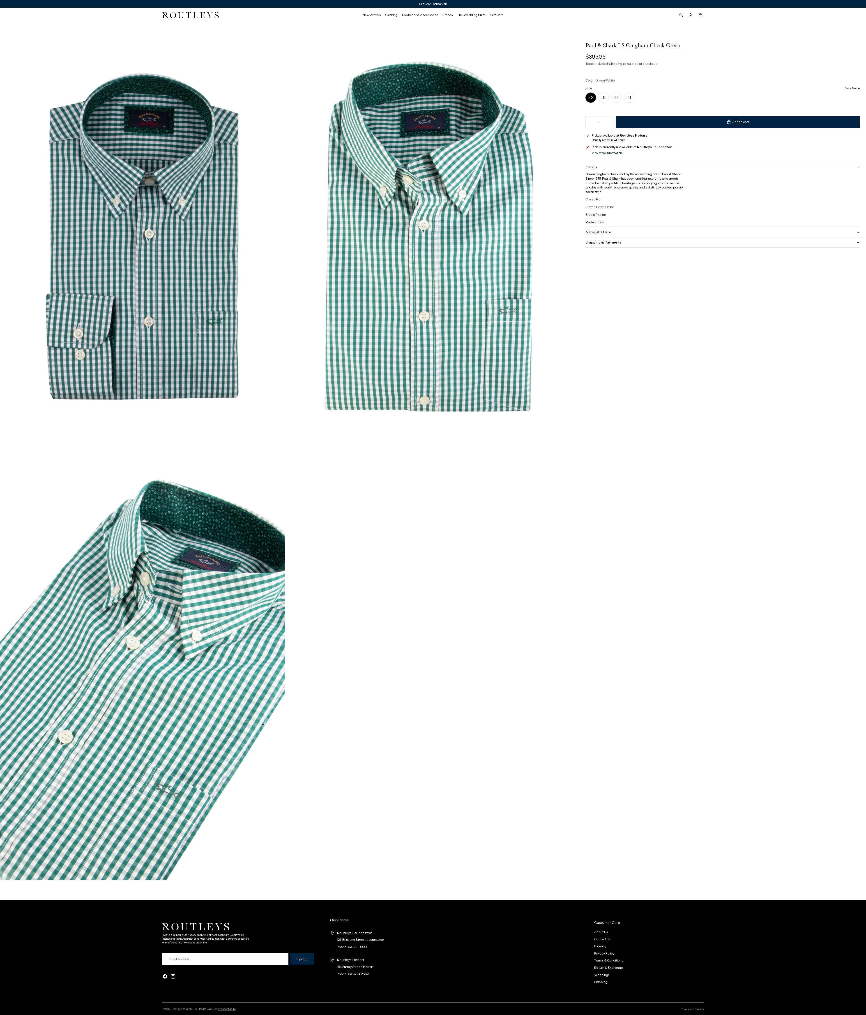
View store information (607, 153)
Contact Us (602, 939)
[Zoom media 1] (142, 237)
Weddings (601, 975)
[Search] (681, 15)
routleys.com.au (182, 1008)
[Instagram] (173, 976)
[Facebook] (165, 976)
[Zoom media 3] (142, 666)
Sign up (302, 959)
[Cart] (700, 15)
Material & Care (598, 232)
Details (591, 167)
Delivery (600, 946)
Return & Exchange (608, 968)
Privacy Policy (604, 953)
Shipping (600, 982)
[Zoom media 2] (429, 237)
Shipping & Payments (603, 242)
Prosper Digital (227, 1008)
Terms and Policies (692, 1009)
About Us (601, 932)
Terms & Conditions (608, 961)
